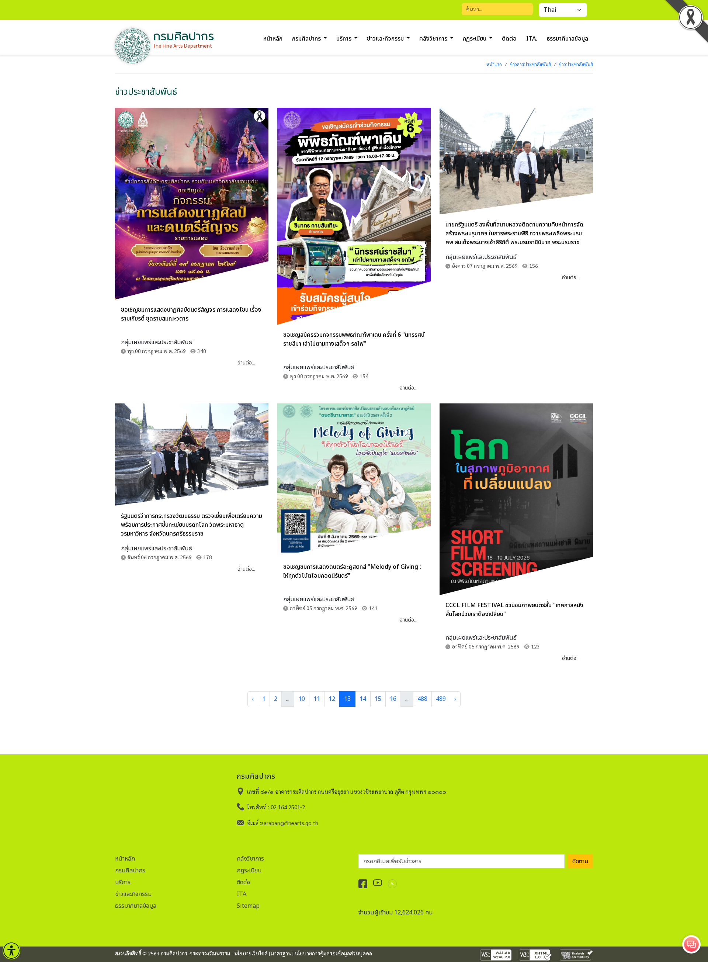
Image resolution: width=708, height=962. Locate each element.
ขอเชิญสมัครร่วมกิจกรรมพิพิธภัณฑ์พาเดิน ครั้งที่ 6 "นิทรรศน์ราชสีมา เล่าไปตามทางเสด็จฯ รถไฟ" (353, 339)
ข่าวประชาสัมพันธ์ (576, 64)
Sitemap (248, 906)
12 (332, 699)
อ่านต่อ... (246, 363)
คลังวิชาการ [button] (434, 38)
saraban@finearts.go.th (289, 822)
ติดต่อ (509, 38)
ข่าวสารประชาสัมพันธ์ (530, 64)
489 (441, 699)
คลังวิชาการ (250, 858)
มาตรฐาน (281, 953)
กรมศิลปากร (130, 870)
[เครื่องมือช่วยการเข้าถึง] (11, 950)
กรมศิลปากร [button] (307, 38)
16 (393, 699)
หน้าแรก (494, 64)
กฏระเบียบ (249, 870)
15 (378, 699)
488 (422, 699)
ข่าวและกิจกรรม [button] (386, 38)
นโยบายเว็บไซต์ (251, 953)
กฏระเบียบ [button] (475, 38)
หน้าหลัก (272, 38)
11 (316, 699)
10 (301, 699)
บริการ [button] (344, 38)
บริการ (123, 882)
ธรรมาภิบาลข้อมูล (567, 38)
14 (363, 699)
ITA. (531, 38)
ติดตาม (580, 861)
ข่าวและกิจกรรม (133, 894)
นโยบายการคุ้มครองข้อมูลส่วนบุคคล (333, 953)
